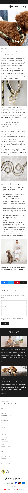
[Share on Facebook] (4, 282)
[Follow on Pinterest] (12, 403)
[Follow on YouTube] (15, 403)
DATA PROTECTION (6, 456)
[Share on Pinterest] (17, 282)
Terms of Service (20, 295)
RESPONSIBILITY (5, 418)
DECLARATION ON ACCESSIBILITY (10, 461)
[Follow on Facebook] (4, 403)
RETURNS (3, 439)
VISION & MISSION (6, 415)
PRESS (3, 422)
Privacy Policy (10, 295)
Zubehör (3, 378)
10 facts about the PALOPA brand (13, 349)
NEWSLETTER (4, 442)
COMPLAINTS (4, 444)
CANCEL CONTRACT (6, 446)
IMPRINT (3, 458)
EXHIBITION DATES (6, 425)
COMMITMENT (5, 420)
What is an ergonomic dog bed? (13, 381)
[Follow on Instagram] (8, 403)
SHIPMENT (4, 437)
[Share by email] (23, 282)
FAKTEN (3, 427)
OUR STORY (4, 413)
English (21, 489)
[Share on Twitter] (11, 282)
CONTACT (3, 434)
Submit (5, 323)
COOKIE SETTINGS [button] (6, 463)
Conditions (4, 454)
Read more (4, 361)
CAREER (3, 411)
